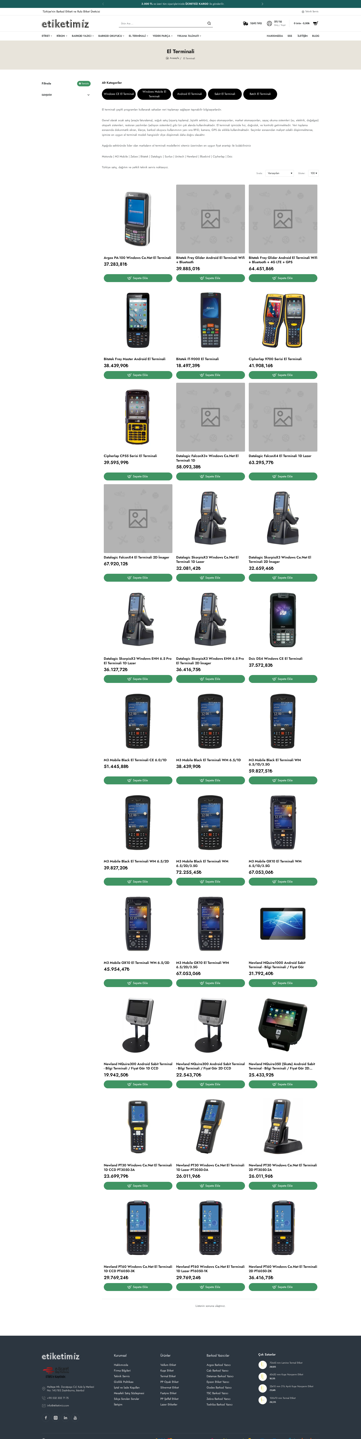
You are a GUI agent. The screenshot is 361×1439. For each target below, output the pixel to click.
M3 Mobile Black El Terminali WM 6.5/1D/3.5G (275, 762)
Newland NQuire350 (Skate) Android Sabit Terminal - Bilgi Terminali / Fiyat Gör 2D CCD (282, 1066)
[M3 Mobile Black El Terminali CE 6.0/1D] (138, 721)
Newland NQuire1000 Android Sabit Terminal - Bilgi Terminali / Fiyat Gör (277, 965)
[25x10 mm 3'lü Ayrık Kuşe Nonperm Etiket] (262, 1388)
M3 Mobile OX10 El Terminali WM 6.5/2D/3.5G (202, 965)
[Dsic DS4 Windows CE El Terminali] (283, 619)
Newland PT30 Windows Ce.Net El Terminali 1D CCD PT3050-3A (138, 1167)
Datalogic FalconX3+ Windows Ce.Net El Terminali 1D (207, 458)
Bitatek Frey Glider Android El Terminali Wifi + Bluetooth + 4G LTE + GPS (283, 260)
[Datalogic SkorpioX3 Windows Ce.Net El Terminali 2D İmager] (283, 518)
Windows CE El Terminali (119, 94)
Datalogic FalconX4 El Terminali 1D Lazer (280, 456)
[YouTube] (75, 1418)
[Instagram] (56, 1418)
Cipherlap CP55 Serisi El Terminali (130, 456)
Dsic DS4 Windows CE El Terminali (276, 659)
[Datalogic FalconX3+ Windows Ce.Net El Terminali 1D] (210, 417)
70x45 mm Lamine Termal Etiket (286, 1363)
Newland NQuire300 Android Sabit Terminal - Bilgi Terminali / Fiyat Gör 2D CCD (210, 1066)
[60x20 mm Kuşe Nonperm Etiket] (262, 1376)
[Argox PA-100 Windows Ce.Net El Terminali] (138, 219)
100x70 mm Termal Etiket (283, 1398)
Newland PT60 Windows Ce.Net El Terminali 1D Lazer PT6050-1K (210, 1269)
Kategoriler (47, 95)
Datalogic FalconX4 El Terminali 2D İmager (136, 557)
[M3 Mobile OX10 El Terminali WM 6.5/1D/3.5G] (283, 822)
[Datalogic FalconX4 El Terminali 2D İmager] (138, 518)
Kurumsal (120, 1355)
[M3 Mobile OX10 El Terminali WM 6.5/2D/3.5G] (210, 923)
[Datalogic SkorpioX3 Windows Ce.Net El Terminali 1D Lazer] (210, 518)
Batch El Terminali (260, 94)
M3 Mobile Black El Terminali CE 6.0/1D (135, 760)
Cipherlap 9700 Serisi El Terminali (275, 359)
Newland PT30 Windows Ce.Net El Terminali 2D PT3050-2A (283, 1167)
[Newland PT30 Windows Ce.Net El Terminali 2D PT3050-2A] (283, 1126)
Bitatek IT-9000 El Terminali (197, 359)
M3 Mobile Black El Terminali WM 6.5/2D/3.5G (202, 863)
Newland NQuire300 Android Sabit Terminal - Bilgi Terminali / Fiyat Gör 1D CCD (138, 1066)
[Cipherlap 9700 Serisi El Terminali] (283, 320)
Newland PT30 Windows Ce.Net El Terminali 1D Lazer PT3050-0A (210, 1167)
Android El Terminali (189, 94)
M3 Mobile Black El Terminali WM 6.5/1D (208, 760)
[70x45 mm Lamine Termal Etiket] (262, 1365)
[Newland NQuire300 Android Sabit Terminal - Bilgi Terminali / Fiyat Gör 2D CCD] (210, 1025)
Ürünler (165, 1355)
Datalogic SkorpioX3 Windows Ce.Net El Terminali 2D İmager (280, 559)
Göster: (301, 173)
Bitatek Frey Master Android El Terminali (134, 359)
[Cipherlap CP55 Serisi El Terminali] (138, 417)
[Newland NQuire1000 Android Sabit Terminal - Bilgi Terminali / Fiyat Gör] (283, 923)
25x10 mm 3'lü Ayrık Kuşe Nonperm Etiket (291, 1386)
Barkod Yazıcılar (218, 1355)
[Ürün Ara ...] (209, 23)
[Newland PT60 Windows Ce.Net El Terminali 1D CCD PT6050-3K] (138, 1228)
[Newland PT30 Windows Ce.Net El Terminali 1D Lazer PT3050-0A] (210, 1126)
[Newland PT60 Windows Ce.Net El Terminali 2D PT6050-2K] (283, 1228)
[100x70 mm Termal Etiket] (262, 1400)
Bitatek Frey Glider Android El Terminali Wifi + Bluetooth (210, 260)
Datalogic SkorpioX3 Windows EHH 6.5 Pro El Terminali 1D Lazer (137, 661)
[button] (262, 4)
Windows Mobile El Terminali (154, 94)
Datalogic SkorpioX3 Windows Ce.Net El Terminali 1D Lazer (207, 559)
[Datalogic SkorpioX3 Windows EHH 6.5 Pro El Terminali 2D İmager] (210, 619)
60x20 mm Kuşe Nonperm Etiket (286, 1374)
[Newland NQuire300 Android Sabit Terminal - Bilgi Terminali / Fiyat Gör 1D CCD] (138, 1025)
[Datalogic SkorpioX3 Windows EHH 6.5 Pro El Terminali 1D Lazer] (138, 619)
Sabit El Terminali (225, 94)
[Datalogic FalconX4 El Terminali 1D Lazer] (283, 417)
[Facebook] (46, 1418)
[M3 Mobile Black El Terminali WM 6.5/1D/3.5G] (283, 721)
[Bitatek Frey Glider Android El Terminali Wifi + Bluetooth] (210, 219)
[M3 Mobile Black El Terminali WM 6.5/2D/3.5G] (210, 822)
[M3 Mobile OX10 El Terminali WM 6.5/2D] (138, 923)
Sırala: (259, 173)
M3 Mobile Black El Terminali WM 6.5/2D (136, 861)
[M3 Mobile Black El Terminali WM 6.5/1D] (210, 721)
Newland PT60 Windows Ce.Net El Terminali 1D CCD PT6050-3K (138, 1269)
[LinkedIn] (65, 1418)
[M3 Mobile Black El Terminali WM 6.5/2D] (138, 822)
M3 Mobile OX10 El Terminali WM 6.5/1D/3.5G (275, 863)
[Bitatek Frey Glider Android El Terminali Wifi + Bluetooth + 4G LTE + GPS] (283, 219)
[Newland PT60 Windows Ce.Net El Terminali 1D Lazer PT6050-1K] (210, 1228)
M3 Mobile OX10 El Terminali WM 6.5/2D (136, 963)
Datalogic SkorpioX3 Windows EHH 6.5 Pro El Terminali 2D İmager (210, 661)
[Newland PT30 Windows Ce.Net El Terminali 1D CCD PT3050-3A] (138, 1126)
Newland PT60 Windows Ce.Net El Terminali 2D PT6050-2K (283, 1269)
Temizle (85, 83)
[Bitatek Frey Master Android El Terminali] (138, 320)
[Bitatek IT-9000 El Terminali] (210, 320)
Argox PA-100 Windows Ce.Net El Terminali (137, 258)
